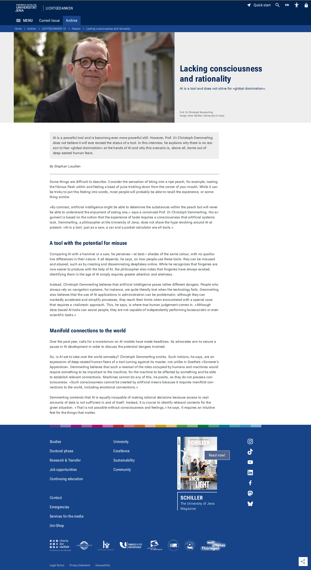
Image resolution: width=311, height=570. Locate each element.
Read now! (217, 455)
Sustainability (123, 460)
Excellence (121, 451)
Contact (56, 497)
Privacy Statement (80, 565)
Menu (28, 20)
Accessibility (102, 565)
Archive (71, 20)
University (120, 441)
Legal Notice (57, 565)
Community (122, 469)
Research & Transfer (65, 460)
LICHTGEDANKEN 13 (54, 28)
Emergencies (59, 507)
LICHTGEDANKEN (59, 8)
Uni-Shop (57, 525)
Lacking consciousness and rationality (108, 28)
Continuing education (66, 479)
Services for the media (67, 516)
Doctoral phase (61, 451)
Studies (55, 441)
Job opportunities (63, 469)
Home (18, 28)
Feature (76, 28)
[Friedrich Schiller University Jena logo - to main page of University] (26, 8)
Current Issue (49, 20)
